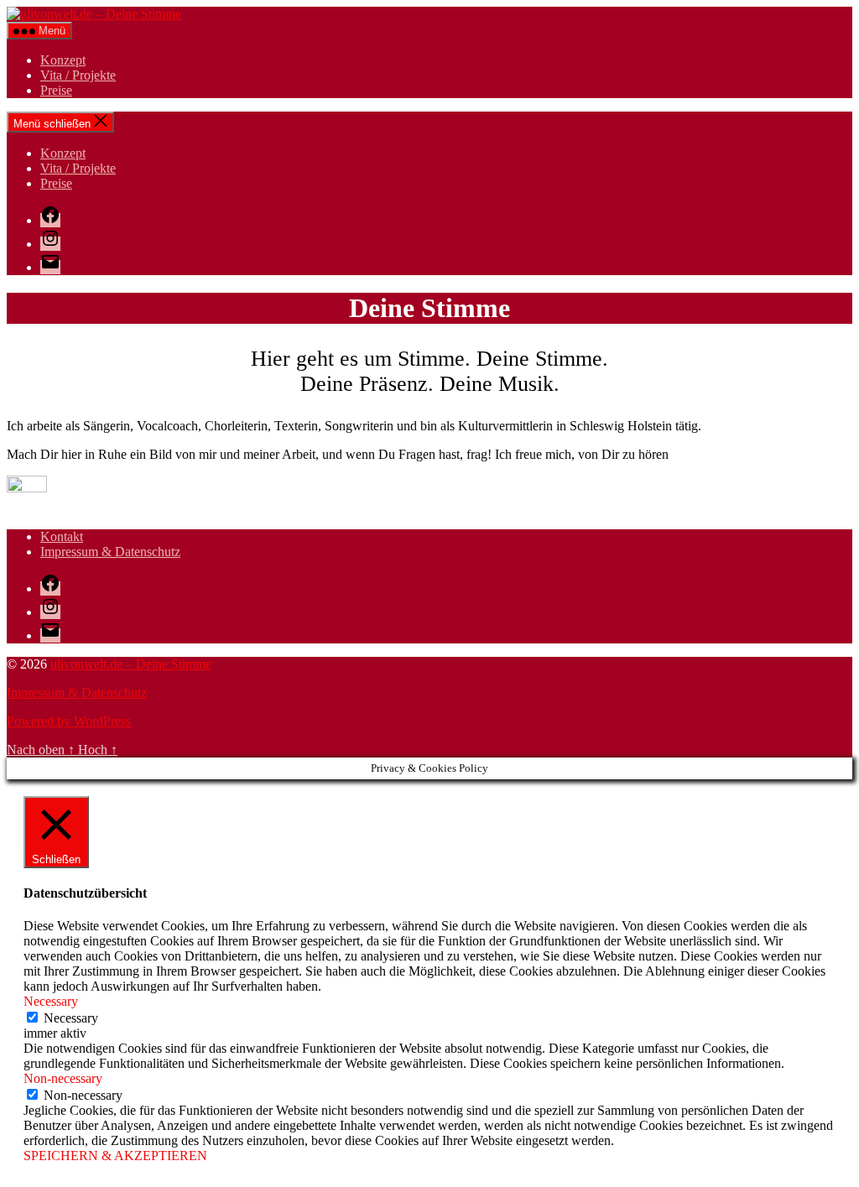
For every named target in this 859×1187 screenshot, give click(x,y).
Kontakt (61, 536)
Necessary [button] (50, 1001)
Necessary (71, 1018)
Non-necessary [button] (62, 1078)
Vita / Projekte (78, 75)
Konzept (63, 60)
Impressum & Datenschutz (110, 551)
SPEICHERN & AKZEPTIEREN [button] (115, 1155)
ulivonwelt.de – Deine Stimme (130, 664)
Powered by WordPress (69, 721)
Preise (56, 90)
